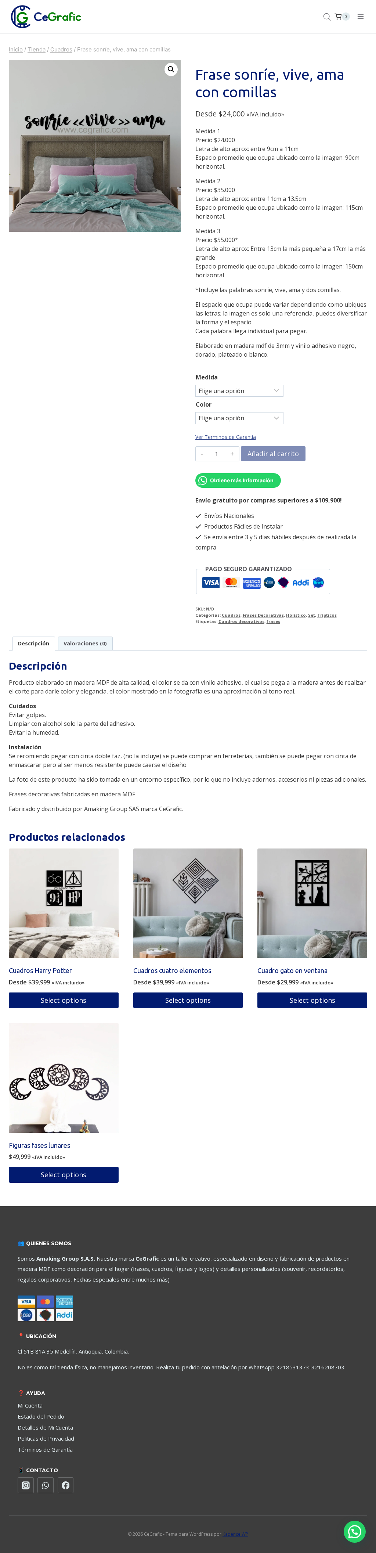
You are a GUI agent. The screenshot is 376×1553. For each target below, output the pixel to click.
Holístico (296, 615)
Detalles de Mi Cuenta (45, 1427)
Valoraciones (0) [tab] (85, 643)
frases (273, 621)
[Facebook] (66, 1485)
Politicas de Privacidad (46, 1438)
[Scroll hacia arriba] (354, 1519)
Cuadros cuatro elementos (172, 970)
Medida (207, 377)
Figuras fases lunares (39, 1145)
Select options (63, 1000)
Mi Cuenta (30, 1405)
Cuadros (231, 615)
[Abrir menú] (360, 16)
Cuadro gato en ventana (292, 970)
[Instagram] (26, 1485)
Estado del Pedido (41, 1416)
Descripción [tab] (33, 643)
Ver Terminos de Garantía (225, 436)
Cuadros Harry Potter (40, 970)
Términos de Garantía (45, 1449)
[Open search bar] (327, 16)
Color (204, 404)
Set (311, 615)
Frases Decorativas (263, 615)
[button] (171, 69)
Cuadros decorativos (241, 621)
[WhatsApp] (45, 1485)
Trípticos (327, 615)
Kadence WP (235, 1534)
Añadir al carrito (273, 453)
